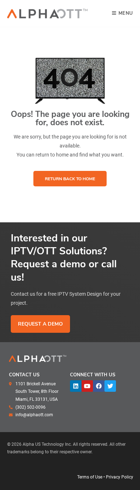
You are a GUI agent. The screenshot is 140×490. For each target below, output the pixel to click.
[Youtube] (87, 386)
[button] (70, 178)
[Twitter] (110, 386)
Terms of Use (89, 477)
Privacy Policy (119, 477)
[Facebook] (98, 386)
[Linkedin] (75, 386)
